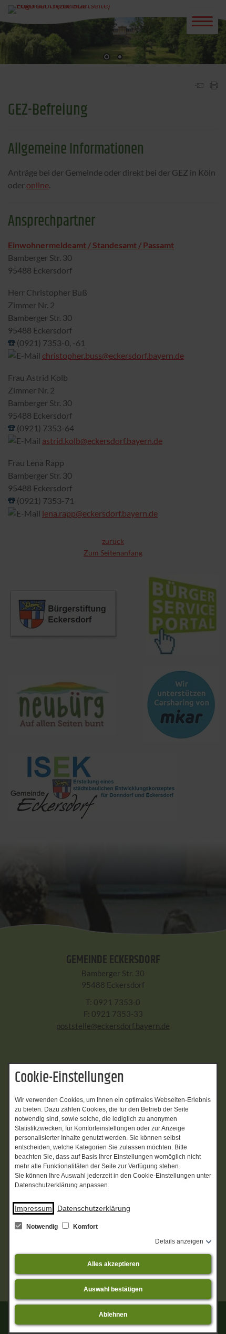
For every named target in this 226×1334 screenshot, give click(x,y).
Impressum (33, 1208)
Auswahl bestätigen (113, 1289)
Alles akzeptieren (113, 1264)
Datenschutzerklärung (93, 1208)
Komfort (84, 1226)
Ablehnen (113, 1314)
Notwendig (42, 1226)
